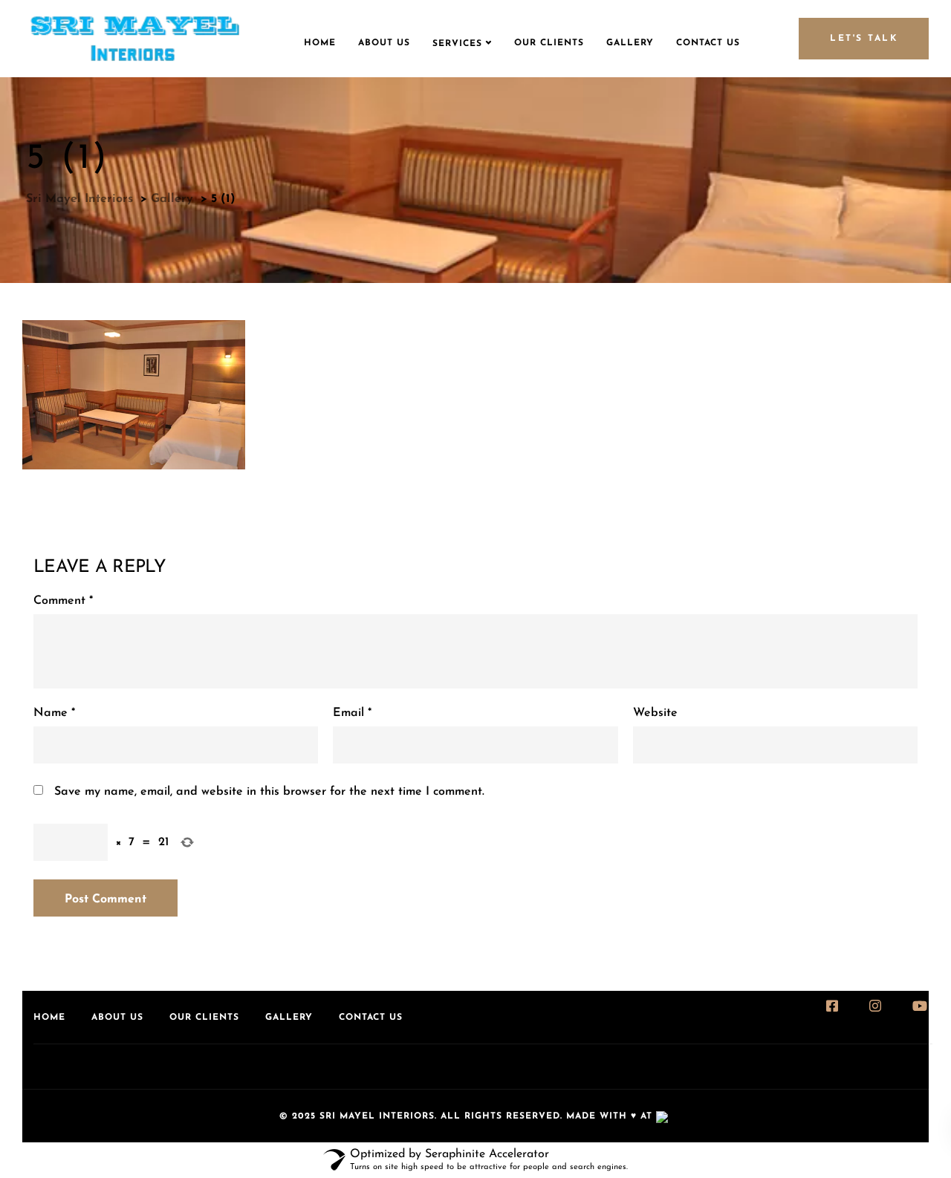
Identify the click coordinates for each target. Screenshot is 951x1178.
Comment (63, 601)
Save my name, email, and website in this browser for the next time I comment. (269, 792)
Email (352, 713)
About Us (384, 43)
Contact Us (708, 43)
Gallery (630, 43)
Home (320, 43)
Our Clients (549, 43)
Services (457, 43)
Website (655, 713)
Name (54, 713)
